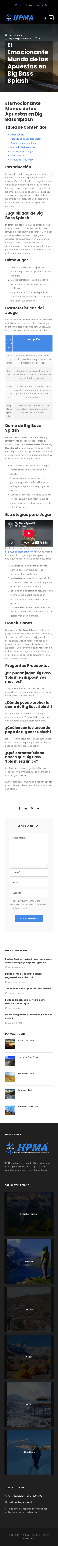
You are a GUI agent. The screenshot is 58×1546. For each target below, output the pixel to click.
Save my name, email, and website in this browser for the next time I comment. (28, 904)
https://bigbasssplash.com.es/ (21, 551)
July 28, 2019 (14, 1008)
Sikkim (29, 1404)
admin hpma (15, 35)
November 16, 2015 (17, 967)
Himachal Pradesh (29, 1214)
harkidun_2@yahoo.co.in (20, 1502)
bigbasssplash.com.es (20, 38)
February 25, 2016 (16, 982)
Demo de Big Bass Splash (23, 147)
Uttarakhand (29, 1452)
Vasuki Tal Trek (26, 1040)
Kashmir (29, 1261)
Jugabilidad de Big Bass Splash (25, 138)
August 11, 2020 (15, 1023)
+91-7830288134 (16, 1495)
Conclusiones (17, 155)
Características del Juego (23, 143)
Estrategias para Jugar (22, 151)
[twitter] (16, 5)
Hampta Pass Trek (28, 1057)
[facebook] (11, 5)
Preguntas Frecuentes (21, 159)
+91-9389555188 (34, 1495)
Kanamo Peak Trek (28, 1106)
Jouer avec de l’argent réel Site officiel (28, 988)
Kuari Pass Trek (26, 1073)
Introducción (17, 134)
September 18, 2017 (17, 993)
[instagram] (20, 5)
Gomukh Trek (25, 1090)
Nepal (29, 1356)
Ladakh (29, 1309)
